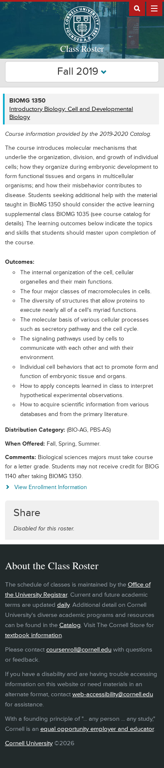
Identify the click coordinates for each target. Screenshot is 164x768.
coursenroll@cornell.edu (78, 650)
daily (63, 605)
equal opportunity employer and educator (97, 729)
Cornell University (29, 743)
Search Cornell (137, 8)
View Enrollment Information (50, 487)
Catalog (70, 625)
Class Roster (82, 48)
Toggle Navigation (154, 8)
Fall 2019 (79, 71)
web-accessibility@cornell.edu (112, 694)
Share (26, 513)
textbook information (33, 635)
